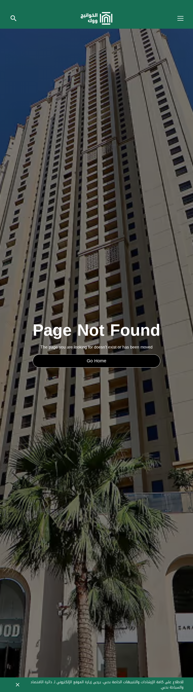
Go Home (96, 361)
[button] (177, 18)
